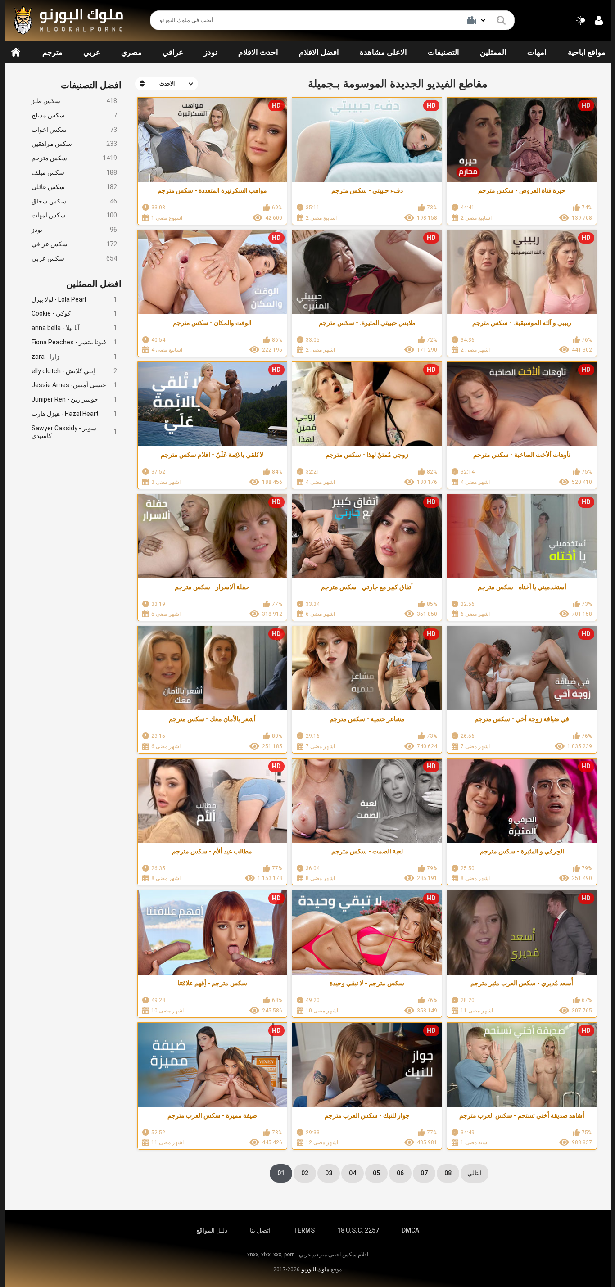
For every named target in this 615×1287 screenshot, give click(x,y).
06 (400, 1173)
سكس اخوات (74, 129)
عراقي (173, 52)
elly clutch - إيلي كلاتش (74, 371)
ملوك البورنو (315, 1269)
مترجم (52, 52)
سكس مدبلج (74, 115)
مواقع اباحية (587, 52)
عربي (91, 52)
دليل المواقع (211, 1230)
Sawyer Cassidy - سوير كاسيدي (74, 431)
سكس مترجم (74, 158)
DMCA (410, 1230)
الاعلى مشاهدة (383, 52)
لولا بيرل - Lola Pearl (74, 299)
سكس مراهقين (74, 143)
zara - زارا (74, 356)
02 (304, 1173)
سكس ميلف (74, 172)
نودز (210, 52)
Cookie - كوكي (74, 313)
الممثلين (493, 52)
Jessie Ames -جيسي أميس (74, 384)
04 (352, 1173)
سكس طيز (74, 100)
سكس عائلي (74, 186)
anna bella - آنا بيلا (74, 327)
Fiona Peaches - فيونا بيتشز (74, 342)
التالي (474, 1173)
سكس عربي (74, 258)
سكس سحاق (74, 201)
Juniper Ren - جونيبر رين (74, 399)
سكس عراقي (74, 244)
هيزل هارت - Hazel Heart (74, 413)
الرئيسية (16, 52)
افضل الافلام (319, 52)
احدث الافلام (258, 52)
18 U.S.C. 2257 (358, 1230)
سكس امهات (74, 215)
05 (376, 1173)
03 (328, 1173)
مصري (131, 52)
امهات (537, 52)
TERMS (304, 1230)
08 (448, 1173)
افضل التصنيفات (91, 85)
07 (424, 1173)
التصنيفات (443, 52)
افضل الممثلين (94, 283)
